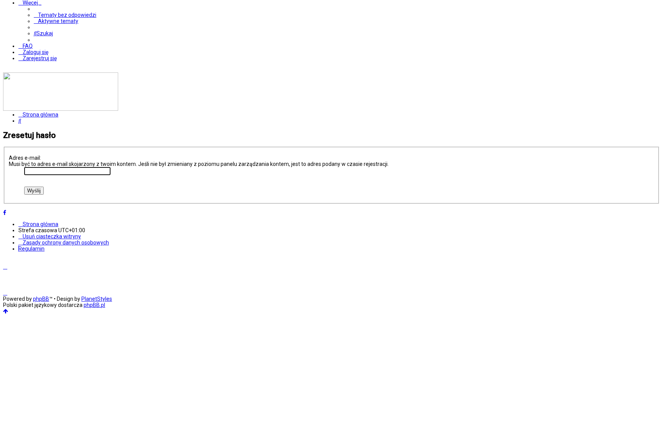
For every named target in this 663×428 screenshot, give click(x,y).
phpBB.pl (94, 305)
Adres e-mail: (25, 158)
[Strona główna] (60, 109)
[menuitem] (65, 15)
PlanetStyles (96, 299)
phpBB (41, 299)
